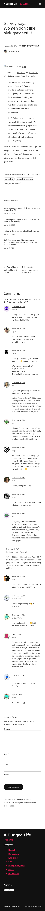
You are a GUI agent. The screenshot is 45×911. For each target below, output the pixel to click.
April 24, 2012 (17, 695)
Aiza (13, 481)
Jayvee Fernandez (14, 51)
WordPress (37, 906)
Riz (13, 516)
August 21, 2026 (9, 225)
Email (6, 764)
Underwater (13, 873)
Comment (7, 729)
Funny (29, 174)
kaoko (14, 580)
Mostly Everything (29, 46)
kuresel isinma (16, 599)
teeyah (14, 637)
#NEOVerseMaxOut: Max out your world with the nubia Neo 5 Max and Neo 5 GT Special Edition (20, 242)
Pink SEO (21, 72)
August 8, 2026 (9, 248)
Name (6, 754)
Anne (13, 497)
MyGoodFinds (16, 618)
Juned (14, 354)
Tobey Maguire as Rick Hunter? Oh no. (11, 270)
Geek (36, 174)
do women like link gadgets (14, 174)
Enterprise (13, 858)
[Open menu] (40, 4)
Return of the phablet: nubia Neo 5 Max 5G (21, 231)
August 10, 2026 (9, 234)
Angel (14, 451)
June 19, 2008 (16, 634)
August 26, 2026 (9, 213)
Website (6, 775)
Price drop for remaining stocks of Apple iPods (30, 270)
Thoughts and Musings (12, 184)
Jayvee (14, 332)
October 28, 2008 (18, 675)
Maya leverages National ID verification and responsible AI (22, 209)
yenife (14, 698)
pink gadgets (9, 179)
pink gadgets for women (25, 179)
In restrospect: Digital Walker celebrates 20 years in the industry (21, 220)
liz (13, 423)
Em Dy (14, 386)
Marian (14, 310)
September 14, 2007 (18, 596)
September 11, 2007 (18, 448)
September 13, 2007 (18, 576)
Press (11, 869)
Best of (11, 850)
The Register (14, 140)
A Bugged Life (10, 4)
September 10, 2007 (18, 307)
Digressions (13, 854)
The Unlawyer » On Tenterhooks (17, 552)
